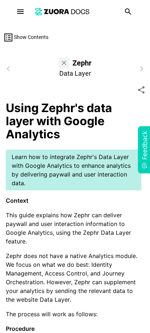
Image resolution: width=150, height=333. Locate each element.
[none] (141, 90)
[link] (62, 11)
